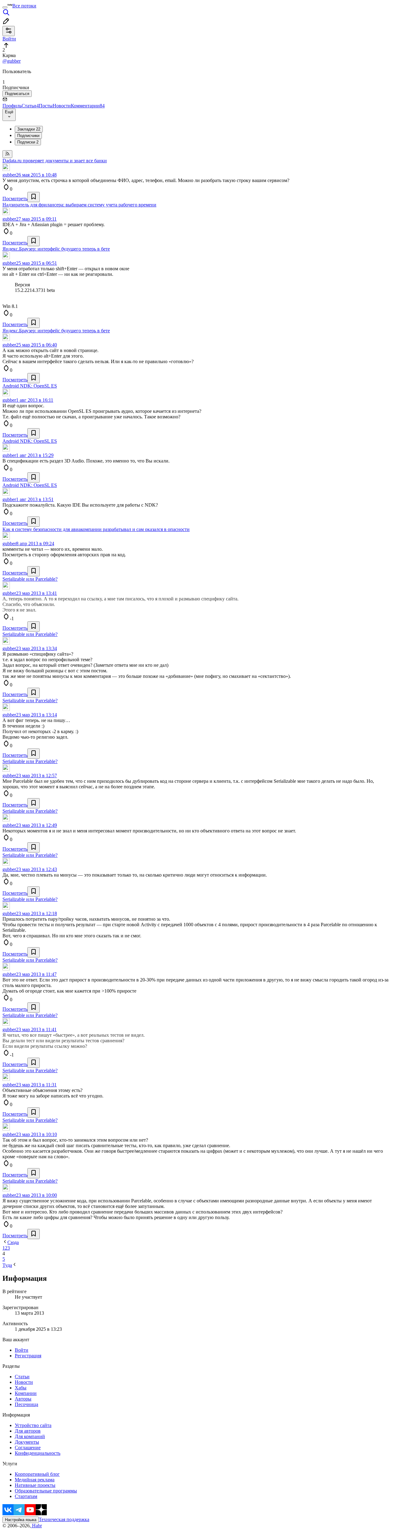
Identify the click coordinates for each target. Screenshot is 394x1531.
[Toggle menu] (4, 7)
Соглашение (28, 1447)
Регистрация (28, 1355)
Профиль (12, 105)
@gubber (11, 61)
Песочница (26, 1404)
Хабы (20, 1387)
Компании (26, 1393)
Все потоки (24, 5)
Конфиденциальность (37, 1453)
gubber (9, 174)
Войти (21, 1350)
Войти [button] (9, 38)
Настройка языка (20, 1519)
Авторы (23, 1398)
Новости (62, 105)
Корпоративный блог (37, 1474)
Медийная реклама (34, 1479)
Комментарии (88, 105)
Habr (36, 1525)
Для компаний (30, 1436)
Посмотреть (14, 198)
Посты (46, 105)
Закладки (28, 129)
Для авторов (28, 1430)
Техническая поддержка (64, 1519)
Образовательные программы (46, 1490)
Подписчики (28, 135)
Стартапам (26, 1496)
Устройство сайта (33, 1425)
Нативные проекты (35, 1485)
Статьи (30, 105)
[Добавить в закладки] (33, 197)
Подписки (27, 142)
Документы (27, 1442)
